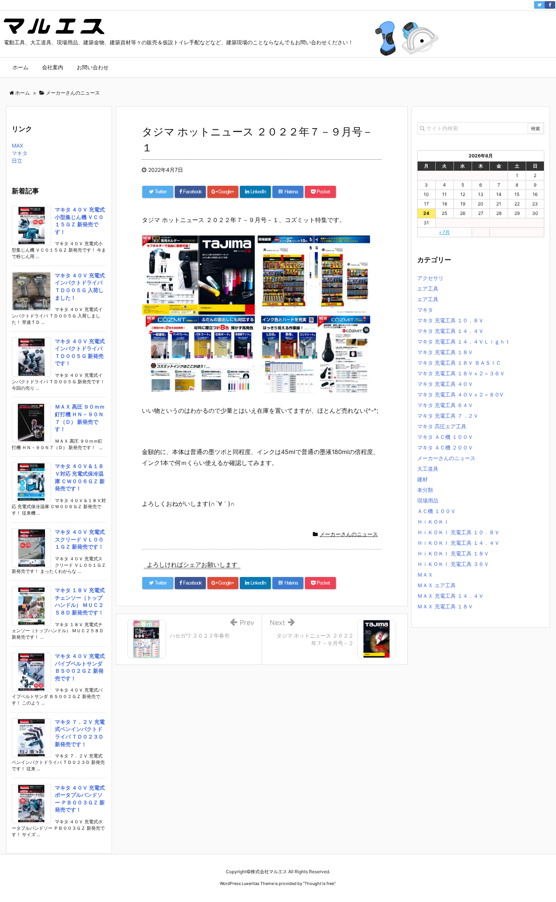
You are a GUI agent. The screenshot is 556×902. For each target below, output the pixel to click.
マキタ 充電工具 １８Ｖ (445, 352)
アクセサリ (430, 278)
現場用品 (427, 500)
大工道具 (427, 468)
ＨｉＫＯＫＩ (433, 521)
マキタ (20, 153)
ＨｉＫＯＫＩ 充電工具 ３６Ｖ (453, 564)
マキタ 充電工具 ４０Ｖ (445, 384)
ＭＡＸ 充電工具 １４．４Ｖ (450, 596)
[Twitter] (539, 5)
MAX (17, 145)
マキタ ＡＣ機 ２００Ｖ (445, 447)
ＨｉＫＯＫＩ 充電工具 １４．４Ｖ (458, 543)
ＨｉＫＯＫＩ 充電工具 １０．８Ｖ (458, 532)
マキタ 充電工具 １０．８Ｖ (450, 320)
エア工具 (427, 288)
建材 (422, 479)
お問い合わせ (93, 67)
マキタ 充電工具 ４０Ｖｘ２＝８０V (460, 394)
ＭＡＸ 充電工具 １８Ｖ (445, 606)
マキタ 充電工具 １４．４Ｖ (450, 331)
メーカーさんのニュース (349, 534)
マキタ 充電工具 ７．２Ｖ (447, 415)
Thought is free (319, 883)
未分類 (425, 490)
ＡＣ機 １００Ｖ (436, 511)
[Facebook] (550, 5)
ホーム (20, 67)
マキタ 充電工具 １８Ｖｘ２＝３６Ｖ (461, 373)
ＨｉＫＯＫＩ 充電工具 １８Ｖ (453, 553)
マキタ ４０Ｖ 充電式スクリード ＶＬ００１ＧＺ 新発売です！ (80, 539)
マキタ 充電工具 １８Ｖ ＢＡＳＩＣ (459, 362)
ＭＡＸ (425, 574)
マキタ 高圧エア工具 (441, 426)
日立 (17, 160)
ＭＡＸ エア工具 (436, 585)
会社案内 (52, 67)
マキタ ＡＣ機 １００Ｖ (445, 437)
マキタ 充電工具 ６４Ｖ (445, 405)
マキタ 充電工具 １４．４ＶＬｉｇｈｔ (463, 341)
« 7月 (444, 232)
